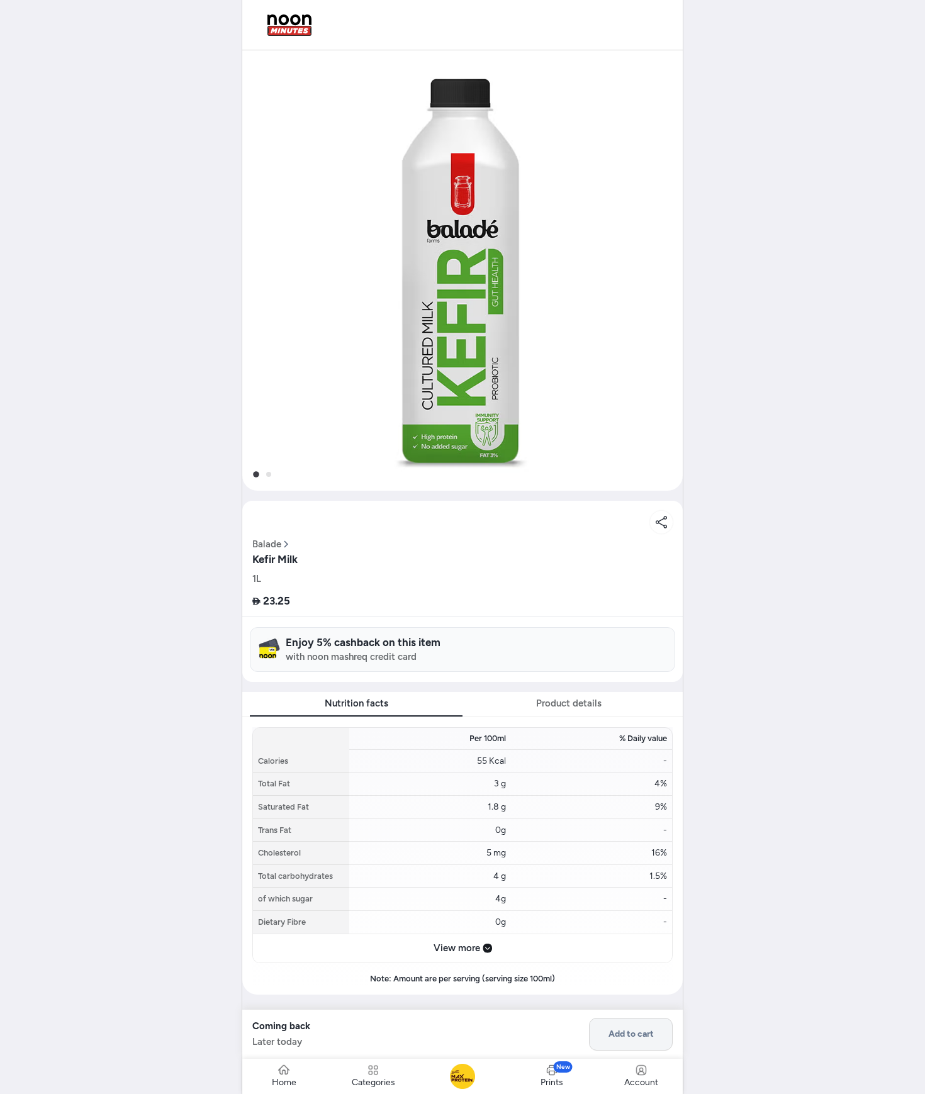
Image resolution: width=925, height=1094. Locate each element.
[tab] (256, 474)
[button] (462, 270)
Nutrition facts (356, 703)
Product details (569, 703)
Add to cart (631, 1034)
